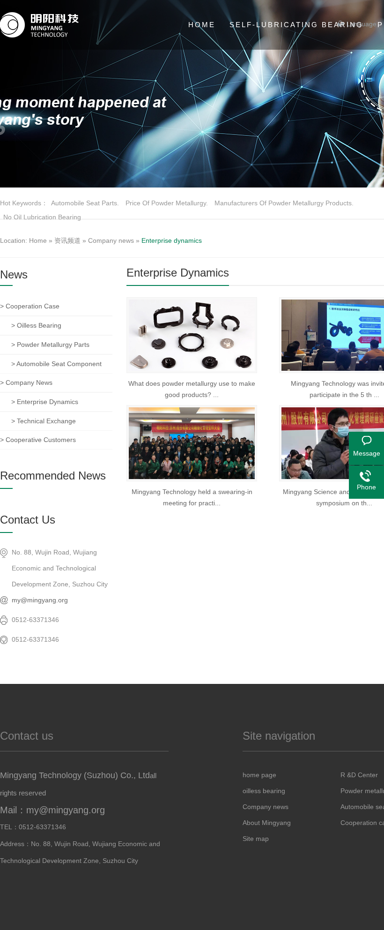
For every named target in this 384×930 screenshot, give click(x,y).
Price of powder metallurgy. (167, 203)
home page (259, 775)
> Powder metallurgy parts (50, 344)
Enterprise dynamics (171, 240)
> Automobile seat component (56, 364)
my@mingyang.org (40, 600)
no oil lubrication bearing (42, 217)
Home (38, 240)
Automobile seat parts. (85, 203)
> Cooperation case (29, 306)
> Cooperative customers (38, 439)
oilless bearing (264, 791)
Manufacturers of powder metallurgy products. (284, 203)
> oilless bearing (36, 325)
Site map (256, 838)
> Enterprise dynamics (44, 401)
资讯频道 (67, 240)
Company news (111, 240)
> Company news (26, 382)
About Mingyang (267, 822)
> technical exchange (43, 421)
